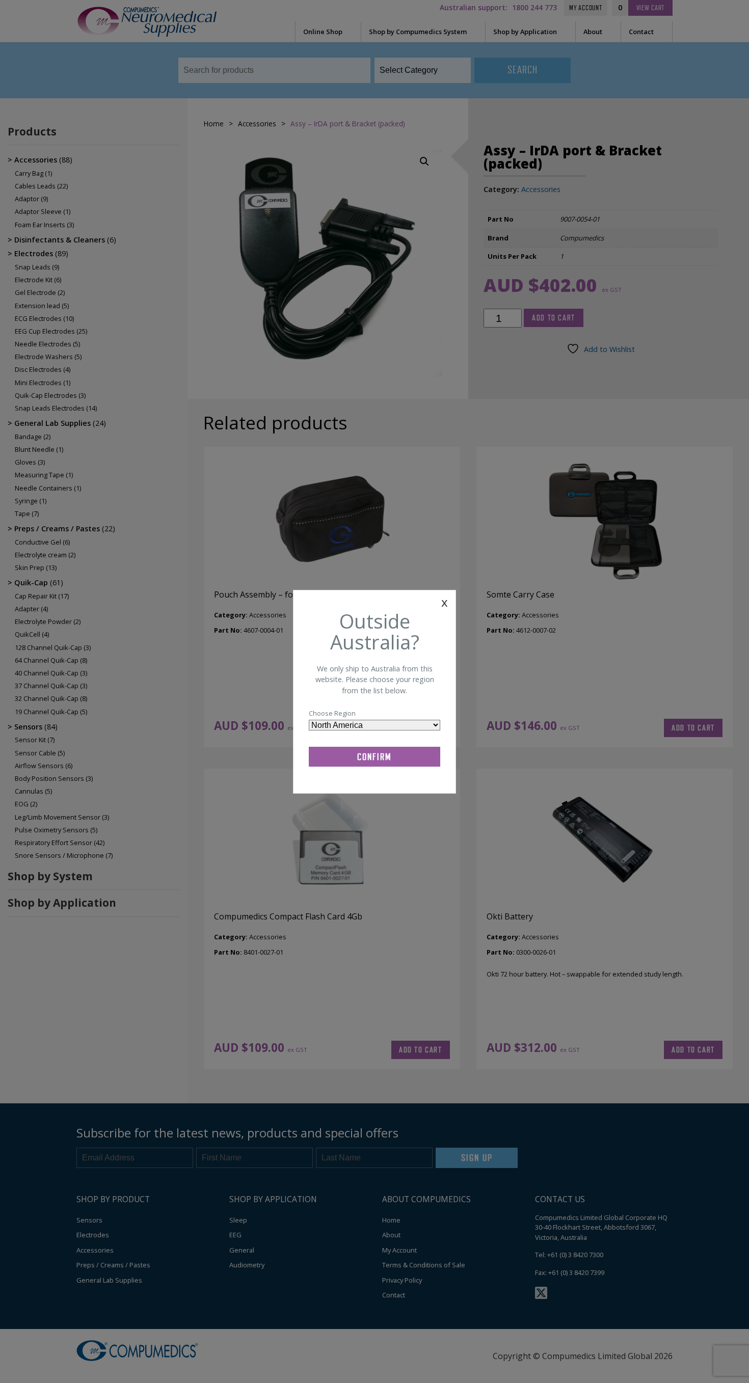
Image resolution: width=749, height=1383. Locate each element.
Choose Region (332, 713)
